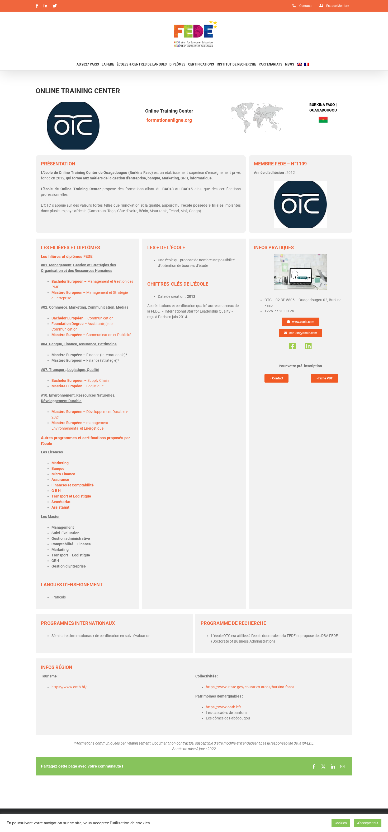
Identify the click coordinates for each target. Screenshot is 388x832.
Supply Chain (80, 380)
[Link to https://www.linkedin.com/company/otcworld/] (308, 346)
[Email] (342, 766)
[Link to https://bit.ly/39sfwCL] (292, 346)
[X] (323, 766)
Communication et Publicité (91, 335)
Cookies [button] (341, 823)
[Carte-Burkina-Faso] (257, 104)
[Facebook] (314, 766)
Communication (82, 318)
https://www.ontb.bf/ (69, 687)
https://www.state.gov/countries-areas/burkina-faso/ (250, 687)
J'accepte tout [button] (367, 823)
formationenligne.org (169, 120)
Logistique (77, 386)
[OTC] (300, 255)
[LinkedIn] (333, 766)
